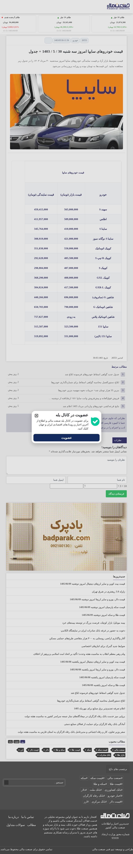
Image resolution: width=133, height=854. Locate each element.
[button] (36, 415)
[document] (66, 427)
